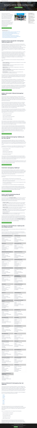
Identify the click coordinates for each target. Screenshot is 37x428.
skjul (8, 30)
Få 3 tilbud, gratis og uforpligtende (18, 7)
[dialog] (18, 426)
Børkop (4, 403)
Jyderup (4, 401)
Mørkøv (4, 397)
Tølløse (3, 400)
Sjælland (27, 0)
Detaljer (24, 425)
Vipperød (4, 396)
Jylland (23, 0)
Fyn (25, 0)
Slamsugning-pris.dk (5, 0)
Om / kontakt (31, 0)
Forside (20, 0)
